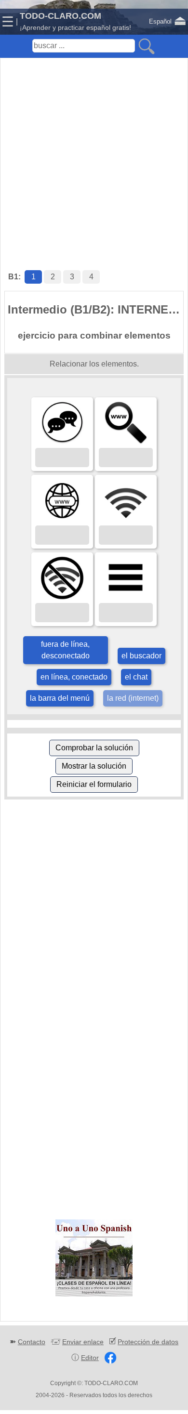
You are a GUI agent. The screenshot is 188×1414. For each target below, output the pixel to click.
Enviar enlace (83, 1342)
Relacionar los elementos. (94, 364)
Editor (90, 1358)
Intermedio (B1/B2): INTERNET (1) (95, 309)
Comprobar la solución (94, 748)
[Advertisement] (94, 154)
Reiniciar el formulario (94, 784)
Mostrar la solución (94, 766)
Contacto (31, 1342)
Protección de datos (148, 1342)
